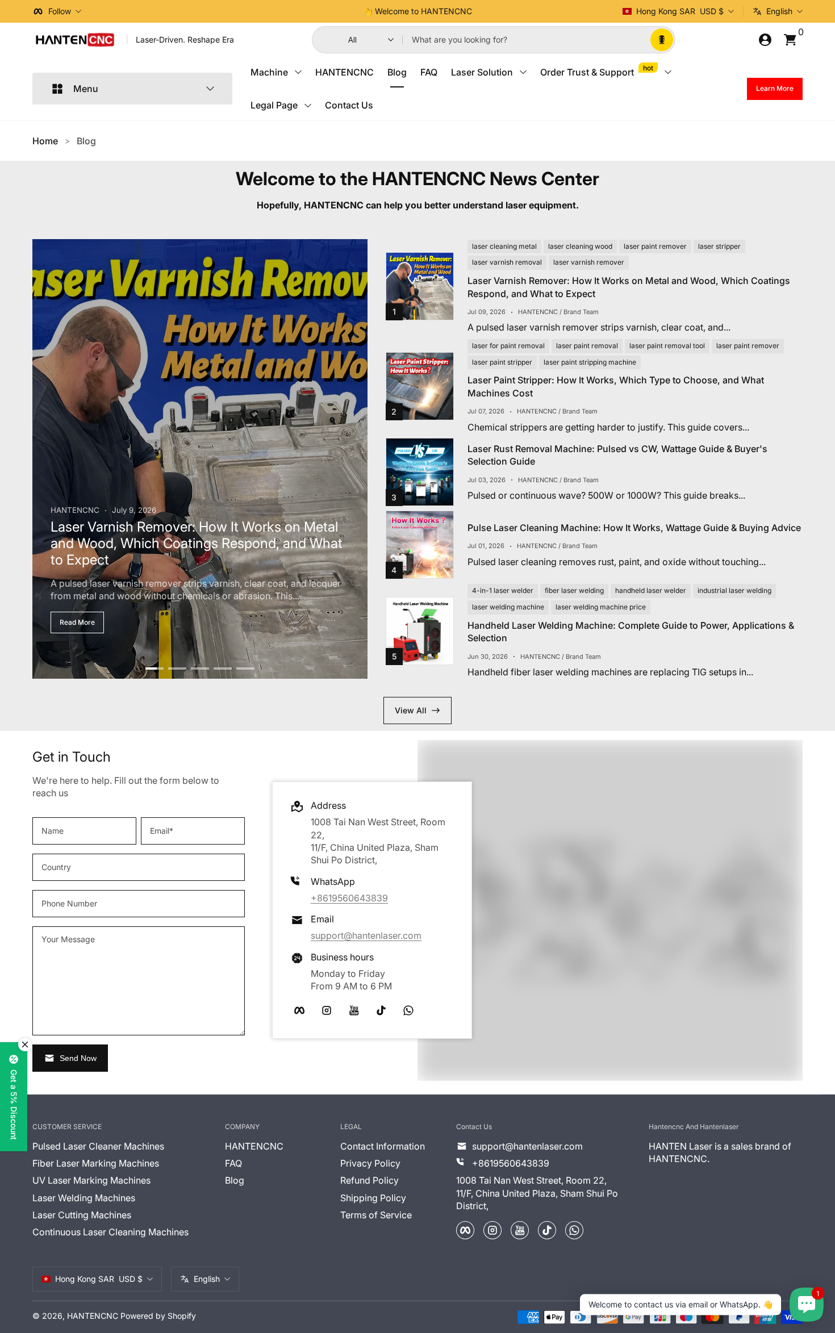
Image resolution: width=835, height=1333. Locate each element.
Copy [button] (566, 619)
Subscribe (511, 713)
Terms (608, 743)
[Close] (628, 577)
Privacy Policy (525, 756)
